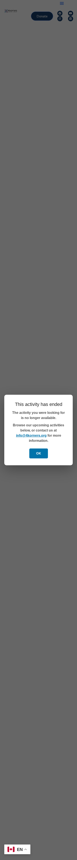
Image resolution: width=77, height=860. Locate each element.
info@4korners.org (31, 435)
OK (38, 453)
